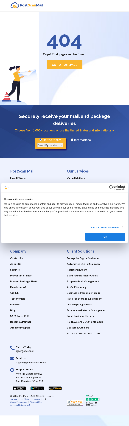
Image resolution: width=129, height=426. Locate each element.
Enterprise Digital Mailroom (83, 258)
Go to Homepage (64, 64)
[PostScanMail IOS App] (19, 388)
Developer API (18, 287)
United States (52, 140)
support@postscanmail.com (31, 362)
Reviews (15, 304)
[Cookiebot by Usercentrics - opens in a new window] (111, 187)
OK (105, 236)
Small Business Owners (80, 315)
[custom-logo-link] (26, 5)
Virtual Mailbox (76, 177)
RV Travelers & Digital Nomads (85, 321)
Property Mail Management (83, 281)
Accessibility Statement (20, 405)
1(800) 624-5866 (25, 351)
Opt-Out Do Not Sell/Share (104, 227)
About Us (15, 263)
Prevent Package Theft (23, 281)
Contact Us (16, 258)
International (82, 140)
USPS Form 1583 (19, 315)
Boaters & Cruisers (78, 327)
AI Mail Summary (76, 287)
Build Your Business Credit (82, 275)
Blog (13, 310)
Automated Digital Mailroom (84, 263)
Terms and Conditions (19, 399)
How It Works (18, 177)
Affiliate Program (20, 327)
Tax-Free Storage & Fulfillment (84, 298)
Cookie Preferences (18, 402)
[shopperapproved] (75, 403)
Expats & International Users (84, 333)
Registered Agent (77, 269)
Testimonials (17, 298)
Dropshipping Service (79, 304)
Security (15, 269)
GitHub (14, 292)
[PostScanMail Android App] (37, 388)
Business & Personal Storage (83, 292)
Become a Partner (20, 321)
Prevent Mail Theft (21, 275)
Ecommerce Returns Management (87, 310)
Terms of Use (36, 402)
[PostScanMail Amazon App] (55, 388)
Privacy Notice (38, 399)
